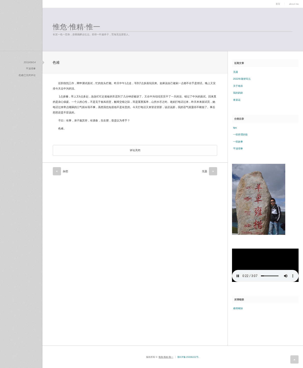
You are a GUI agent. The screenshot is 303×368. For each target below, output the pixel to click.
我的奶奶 (238, 92)
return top (294, 359)
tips (235, 127)
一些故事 (238, 141)
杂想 (65, 171)
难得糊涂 (238, 308)
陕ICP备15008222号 (188, 357)
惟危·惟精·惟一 (76, 27)
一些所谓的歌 (240, 134)
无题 (204, 171)
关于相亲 (238, 86)
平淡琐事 (31, 68)
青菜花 (236, 100)
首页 (278, 4)
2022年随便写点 (242, 78)
